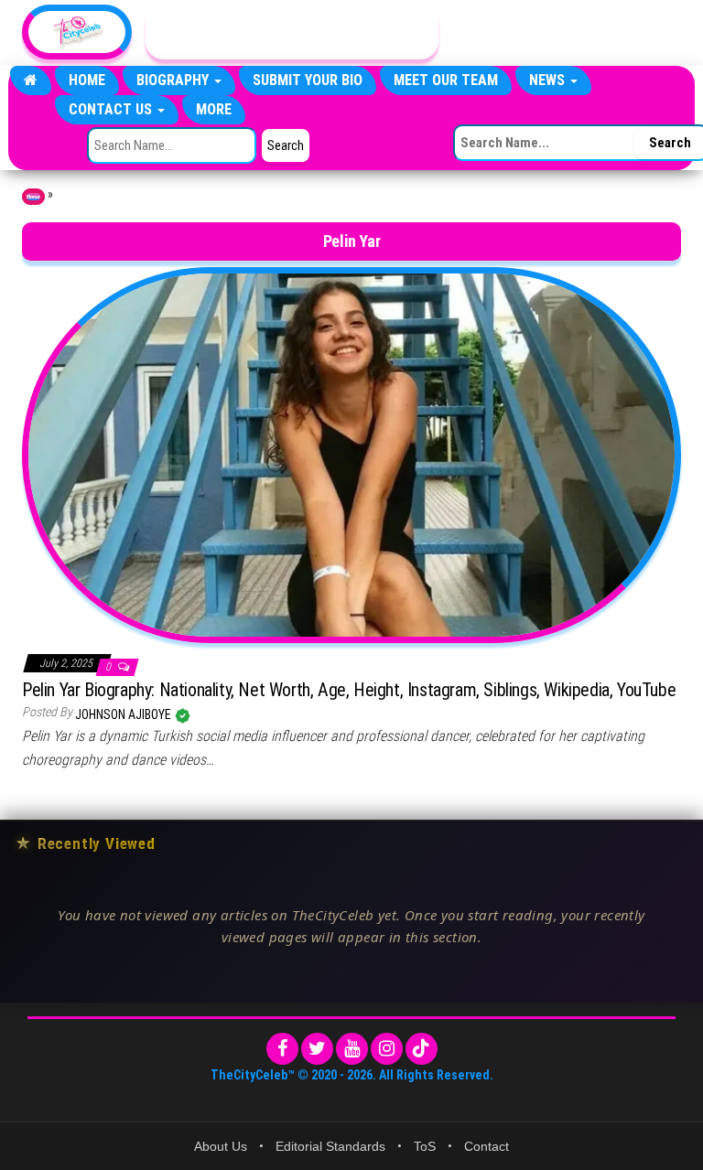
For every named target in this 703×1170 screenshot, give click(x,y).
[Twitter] (317, 1049)
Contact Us (112, 109)
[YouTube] (352, 1049)
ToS (425, 1146)
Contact (486, 1146)
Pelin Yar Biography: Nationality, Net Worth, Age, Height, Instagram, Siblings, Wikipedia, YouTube (349, 690)
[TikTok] (422, 1049)
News (548, 80)
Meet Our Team (446, 80)
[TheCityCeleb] (30, 80)
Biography (174, 80)
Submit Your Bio (307, 80)
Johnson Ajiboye (124, 714)
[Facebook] (282, 1049)
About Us (220, 1146)
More (214, 109)
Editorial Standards (330, 1146)
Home (87, 80)
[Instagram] (387, 1049)
